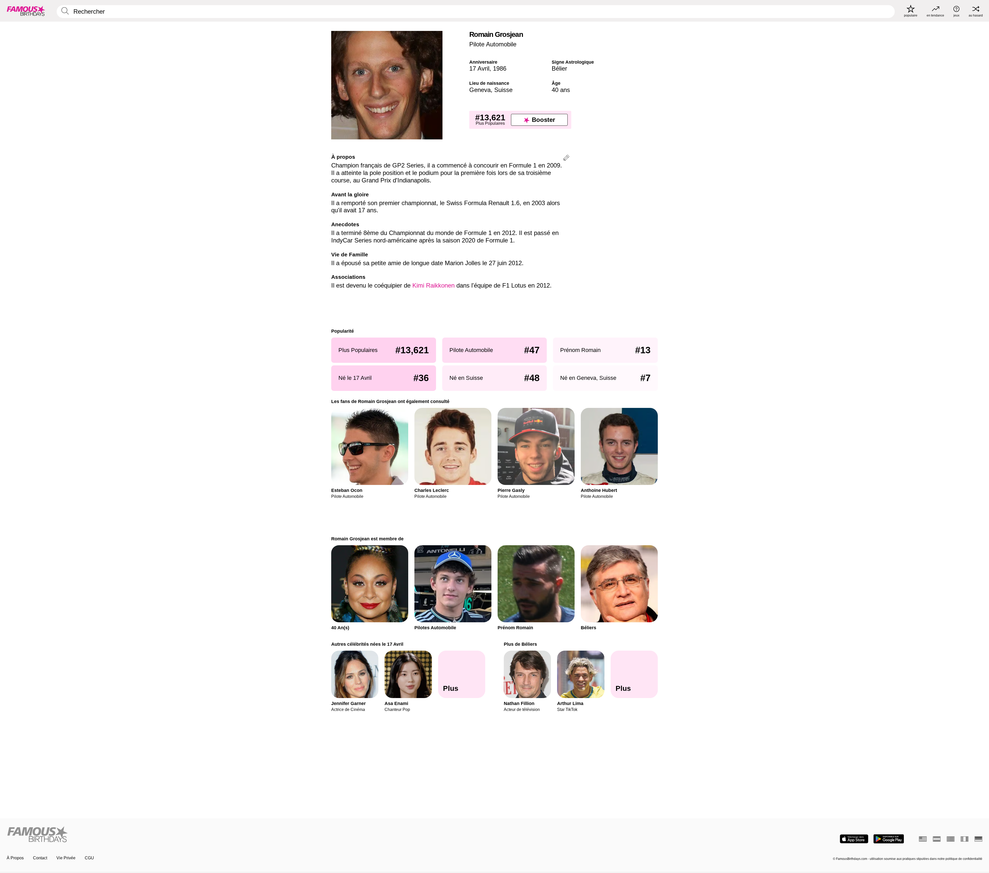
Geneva (480, 89)
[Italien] (964, 839)
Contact (40, 858)
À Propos (15, 858)
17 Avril (479, 68)
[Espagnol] (937, 839)
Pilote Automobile (492, 44)
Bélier (559, 68)
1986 (499, 68)
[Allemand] (978, 839)
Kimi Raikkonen (433, 285)
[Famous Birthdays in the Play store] (888, 838)
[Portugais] (950, 839)
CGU (89, 858)
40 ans (561, 89)
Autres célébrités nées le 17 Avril (367, 644)
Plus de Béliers (520, 644)
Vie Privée (65, 858)
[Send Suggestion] (566, 158)
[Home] (249, 834)
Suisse (503, 89)
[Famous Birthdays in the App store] (854, 838)
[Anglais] (923, 839)
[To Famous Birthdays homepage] (26, 11)
